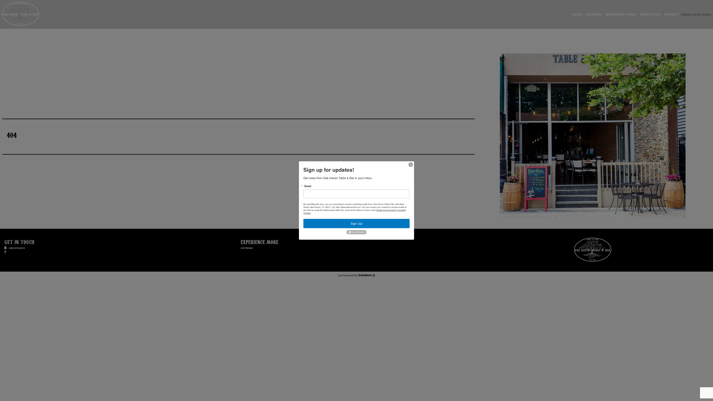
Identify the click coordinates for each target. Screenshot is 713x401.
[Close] (410, 164)
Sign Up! (356, 223)
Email (307, 186)
